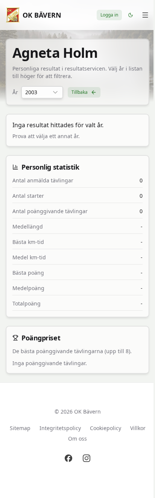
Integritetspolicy (60, 428)
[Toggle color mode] (130, 15)
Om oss (77, 438)
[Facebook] (68, 458)
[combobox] (42, 92)
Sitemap (20, 428)
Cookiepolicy (105, 428)
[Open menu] (145, 15)
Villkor (138, 428)
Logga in (109, 15)
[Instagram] (86, 458)
